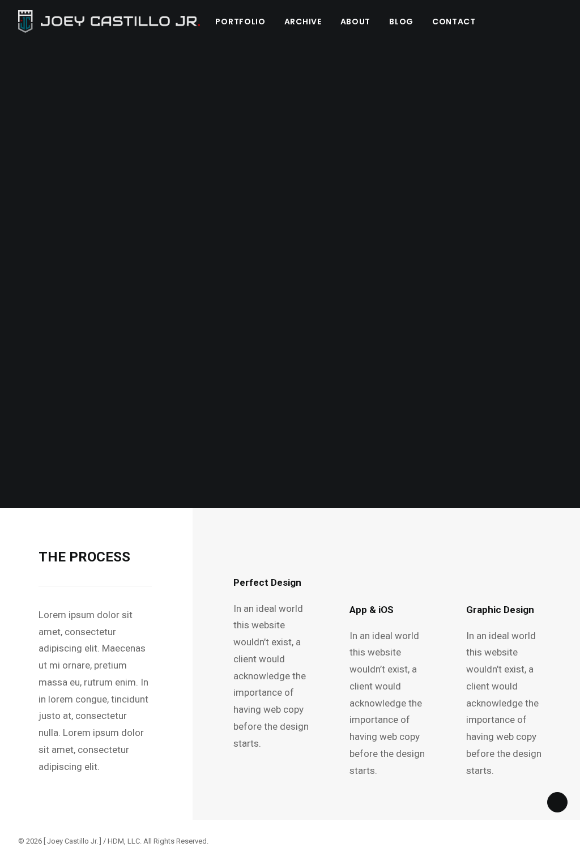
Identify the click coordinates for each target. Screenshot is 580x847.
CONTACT (454, 21)
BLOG (401, 21)
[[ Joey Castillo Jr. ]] (109, 21)
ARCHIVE (303, 21)
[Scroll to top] (557, 801)
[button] (565, 21)
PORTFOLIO (240, 21)
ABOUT (355, 21)
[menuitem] (240, 21)
